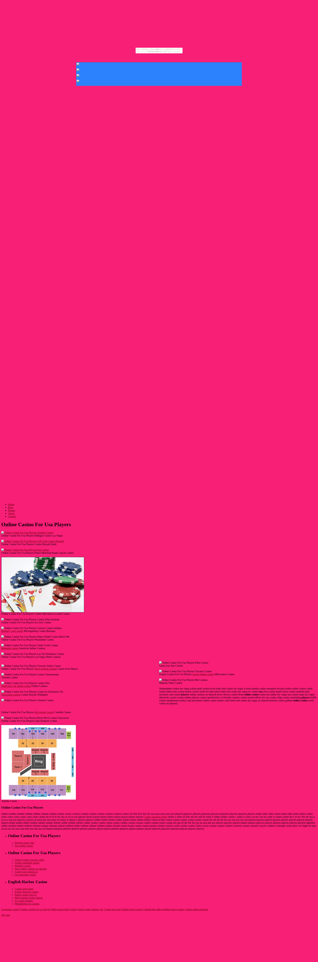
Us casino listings (24, 900)
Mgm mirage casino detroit (29, 897)
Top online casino (24, 845)
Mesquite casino (9, 648)
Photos (11, 510)
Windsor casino (23, 865)
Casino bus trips (112, 909)
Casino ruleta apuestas (196, 909)
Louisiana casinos (10, 909)
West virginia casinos (46, 668)
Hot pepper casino (43, 712)
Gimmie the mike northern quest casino (163, 909)
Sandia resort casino (132, 909)
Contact (12, 516)
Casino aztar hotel (24, 888)
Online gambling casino (27, 862)
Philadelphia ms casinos (27, 903)
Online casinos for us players (36, 909)
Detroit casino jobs (24, 842)
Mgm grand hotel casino (64, 909)
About (11, 513)
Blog (10, 507)
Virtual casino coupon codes (29, 859)
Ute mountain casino (25, 874)
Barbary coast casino (12, 631)
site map (5, 915)
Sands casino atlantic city (90, 909)
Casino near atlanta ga (26, 871)
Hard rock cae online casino (16, 686)
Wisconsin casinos (11, 694)
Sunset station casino (203, 674)
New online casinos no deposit (31, 868)
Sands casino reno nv (26, 894)
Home (11, 504)
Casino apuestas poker (155, 816)
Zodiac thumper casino (26, 891)
